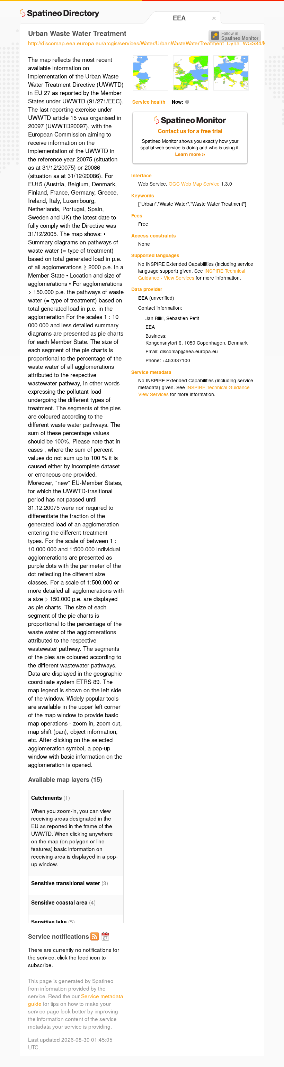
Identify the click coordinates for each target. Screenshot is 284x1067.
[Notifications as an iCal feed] (106, 942)
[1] (150, 88)
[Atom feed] (95, 942)
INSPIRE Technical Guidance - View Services (191, 274)
